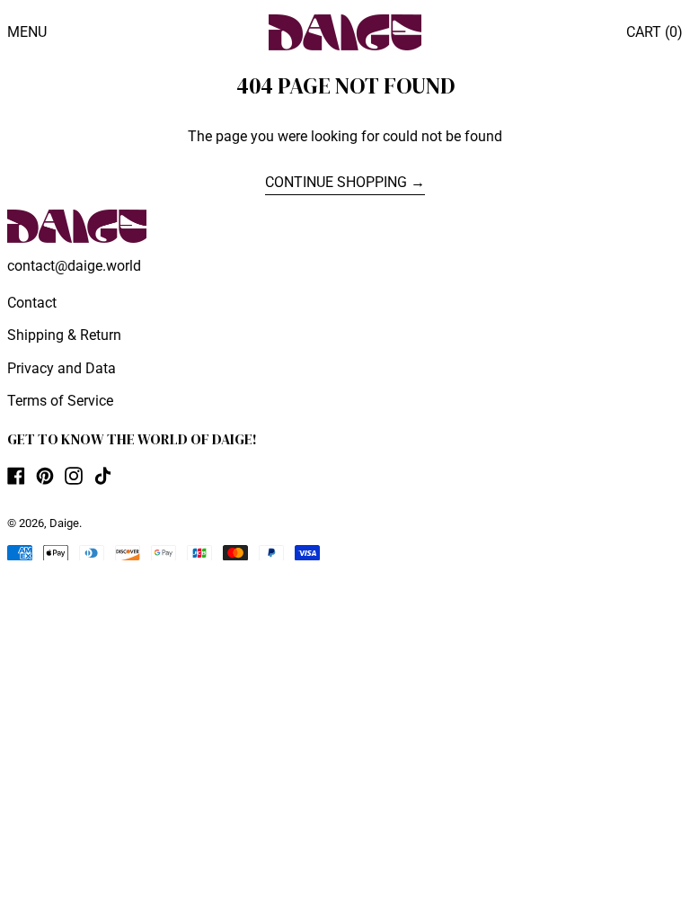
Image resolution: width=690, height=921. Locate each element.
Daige (64, 523)
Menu (27, 31)
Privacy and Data (61, 368)
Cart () (654, 31)
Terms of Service (60, 400)
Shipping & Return (64, 335)
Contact (32, 302)
